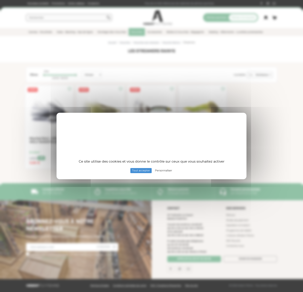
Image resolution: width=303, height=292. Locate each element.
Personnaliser (163, 170)
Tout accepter (141, 170)
